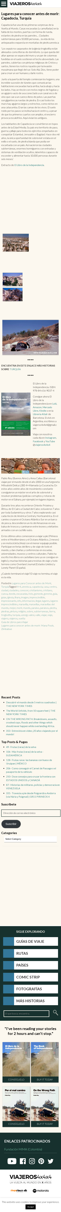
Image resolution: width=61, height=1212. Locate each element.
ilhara (17, 597)
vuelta (22, 618)
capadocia (37, 586)
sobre (30, 611)
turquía (16, 615)
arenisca (26, 586)
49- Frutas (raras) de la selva (21, 747)
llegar (38, 600)
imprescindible (37, 597)
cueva (4, 593)
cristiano (47, 590)
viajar (44, 615)
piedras (5, 611)
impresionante (8, 600)
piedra (53, 607)
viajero (4, 618)
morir (19, 607)
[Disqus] (30, 885)
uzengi (24, 615)
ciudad (4, 590)
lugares (46, 600)
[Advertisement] (30, 201)
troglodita (6, 615)
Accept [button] (30, 1207)
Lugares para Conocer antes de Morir (31, 583)
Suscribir (10, 824)
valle (37, 615)
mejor (13, 607)
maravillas (34, 604)
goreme (48, 593)
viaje (50, 615)
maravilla (23, 604)
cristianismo (35, 590)
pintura (13, 611)
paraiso (35, 607)
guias (3, 597)
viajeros (13, 618)
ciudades (14, 590)
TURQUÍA (15, 369)
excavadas (22, 593)
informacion (28, 600)
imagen (25, 597)
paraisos (44, 607)
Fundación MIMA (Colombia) (23, 1149)
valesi (31, 615)
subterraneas (41, 611)
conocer (24, 590)
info (19, 600)
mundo (26, 607)
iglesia (10, 597)
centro (53, 586)
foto (31, 593)
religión (22, 611)
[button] (16, 242)
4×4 (19, 586)
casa (46, 586)
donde (12, 593)
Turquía (5, 586)
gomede (38, 593)
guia (55, 593)
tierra (52, 611)
